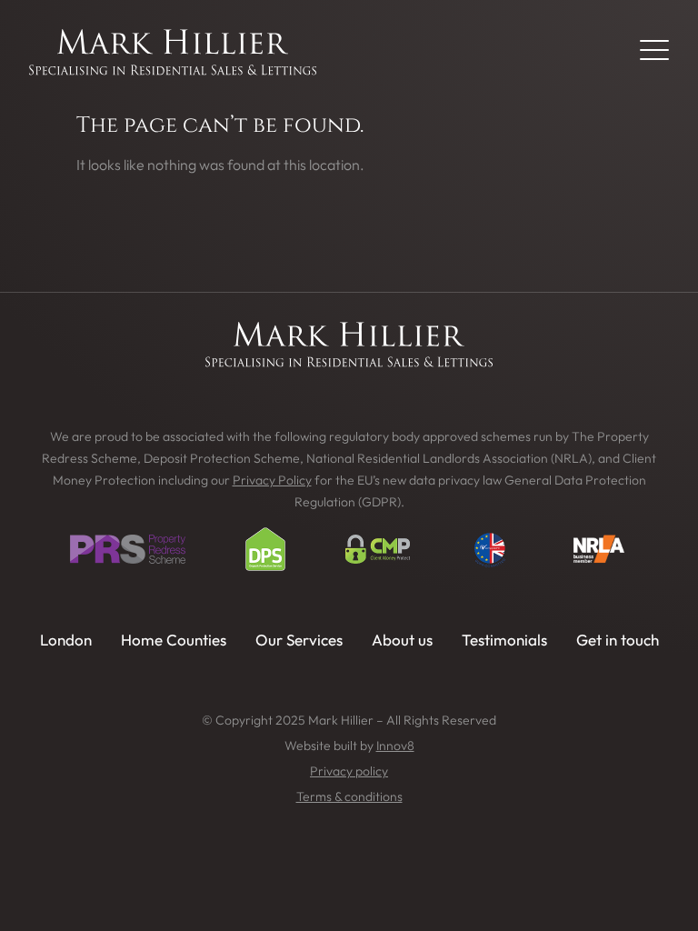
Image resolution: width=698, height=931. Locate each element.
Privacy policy (349, 771)
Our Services (299, 639)
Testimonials (504, 639)
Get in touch (617, 639)
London (66, 639)
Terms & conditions (349, 796)
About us (402, 639)
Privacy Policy (272, 480)
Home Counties (173, 639)
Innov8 (395, 745)
